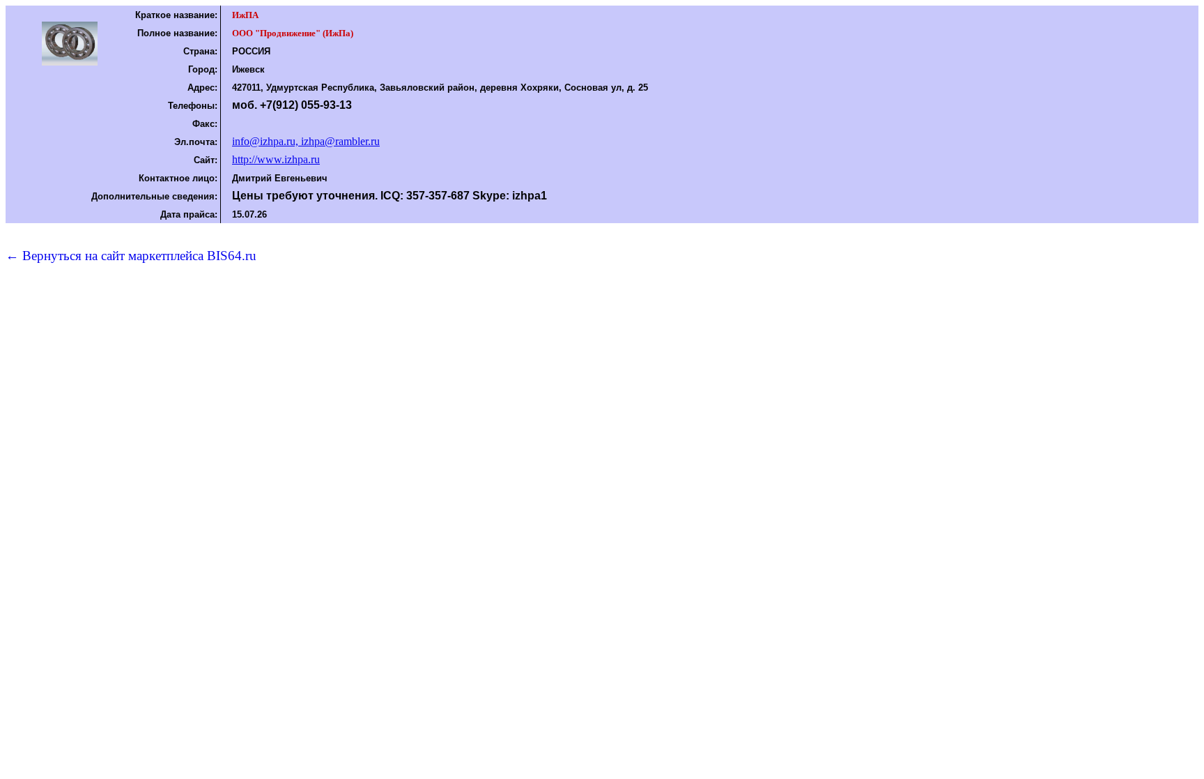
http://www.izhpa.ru (276, 159)
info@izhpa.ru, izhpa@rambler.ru (306, 141)
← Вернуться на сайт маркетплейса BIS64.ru (131, 255)
